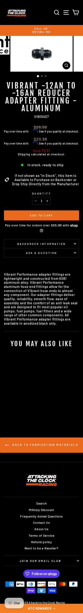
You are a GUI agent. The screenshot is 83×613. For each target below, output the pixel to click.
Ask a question (41, 252)
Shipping (24, 154)
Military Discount (41, 510)
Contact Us (41, 522)
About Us (41, 529)
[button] (41, 608)
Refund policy (41, 542)
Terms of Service (41, 535)
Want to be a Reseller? (41, 548)
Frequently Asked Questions (41, 516)
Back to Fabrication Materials (44, 444)
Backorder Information (41, 243)
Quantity (41, 193)
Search (41, 503)
